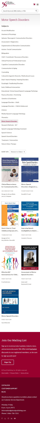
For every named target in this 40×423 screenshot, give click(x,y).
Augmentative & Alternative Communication (16, 45)
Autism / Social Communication (11, 49)
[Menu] (37, 4)
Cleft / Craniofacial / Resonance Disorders (15, 57)
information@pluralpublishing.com (14, 410)
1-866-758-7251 (13, 413)
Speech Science (7, 132)
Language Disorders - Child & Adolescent (15, 106)
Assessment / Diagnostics (10, 42)
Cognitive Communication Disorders (13, 64)
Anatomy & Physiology (9, 34)
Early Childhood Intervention (11, 87)
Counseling (5, 72)
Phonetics (5, 117)
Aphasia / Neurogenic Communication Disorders (17, 38)
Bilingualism (5, 53)
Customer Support (9, 388)
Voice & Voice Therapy (9, 144)
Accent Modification (8, 30)
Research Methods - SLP (9, 125)
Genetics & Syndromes (9, 98)
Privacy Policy (14, 373)
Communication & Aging (9, 68)
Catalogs (6, 385)
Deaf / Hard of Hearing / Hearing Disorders (15, 79)
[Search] (36, 11)
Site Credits (5, 373)
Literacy (4, 110)
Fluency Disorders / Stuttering (11, 95)
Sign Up (7, 362)
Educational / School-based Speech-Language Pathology (20, 91)
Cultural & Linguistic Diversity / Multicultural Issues (18, 76)
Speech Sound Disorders (9, 136)
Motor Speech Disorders (9, 121)
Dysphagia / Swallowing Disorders (12, 83)
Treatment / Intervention (10, 140)
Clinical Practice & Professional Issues (14, 61)
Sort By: (5, 152)
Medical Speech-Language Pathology (13, 114)
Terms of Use (24, 373)
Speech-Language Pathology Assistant (14, 129)
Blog (4, 392)
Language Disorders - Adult (10, 102)
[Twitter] (5, 418)
